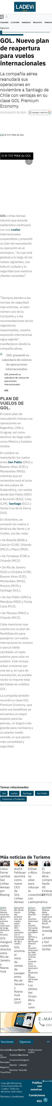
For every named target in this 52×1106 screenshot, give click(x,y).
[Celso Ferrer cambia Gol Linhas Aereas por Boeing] (5, 863)
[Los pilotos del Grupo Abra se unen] (33, 945)
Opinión (13, 1065)
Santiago (15, 503)
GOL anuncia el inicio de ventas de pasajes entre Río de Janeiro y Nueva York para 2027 (19, 974)
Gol (4, 793)
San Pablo (15, 462)
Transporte (14, 1049)
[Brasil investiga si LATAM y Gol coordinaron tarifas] (47, 916)
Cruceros (13, 1059)
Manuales (26, 22)
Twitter (22, 1049)
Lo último (15, 22)
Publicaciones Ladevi (35, 1050)
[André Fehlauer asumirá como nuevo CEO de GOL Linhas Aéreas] (19, 863)
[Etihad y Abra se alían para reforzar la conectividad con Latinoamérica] (33, 863)
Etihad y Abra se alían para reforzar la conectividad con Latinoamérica (37, 885)
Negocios (37, 22)
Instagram (24, 1059)
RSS (39, 1101)
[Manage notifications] (45, 1100)
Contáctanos (37, 1095)
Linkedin (23, 1065)
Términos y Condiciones (12, 1096)
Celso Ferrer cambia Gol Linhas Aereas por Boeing (5, 882)
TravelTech (5, 1072)
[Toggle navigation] (5, 17)
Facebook (23, 1054)
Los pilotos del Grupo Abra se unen (32, 996)
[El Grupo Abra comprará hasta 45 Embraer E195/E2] (47, 863)
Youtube (23, 1070)
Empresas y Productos (13, 799)
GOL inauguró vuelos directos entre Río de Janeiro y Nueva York (6, 954)
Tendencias (15, 1054)
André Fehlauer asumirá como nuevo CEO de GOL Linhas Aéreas (20, 885)
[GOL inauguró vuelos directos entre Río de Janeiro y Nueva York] (5, 921)
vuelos (15, 229)
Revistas (13, 1070)
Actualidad (5, 1049)
